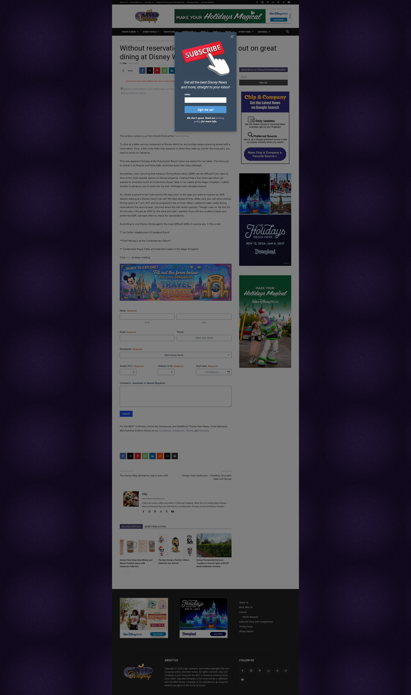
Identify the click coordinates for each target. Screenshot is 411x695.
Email (188, 94)
